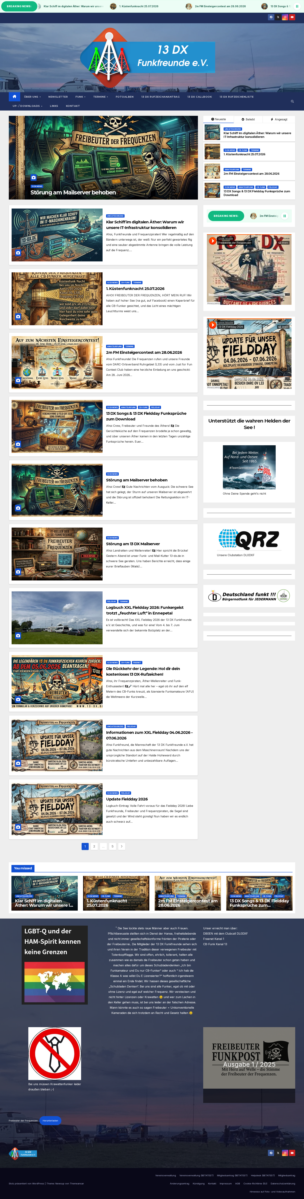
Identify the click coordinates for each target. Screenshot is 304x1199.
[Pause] (297, 6)
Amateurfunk (232, 170)
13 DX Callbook (199, 96)
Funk (79, 96)
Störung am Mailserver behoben (136, 480)
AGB (237, 1183)
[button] (292, 101)
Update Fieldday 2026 (127, 799)
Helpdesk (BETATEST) (263, 1175)
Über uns (31, 96)
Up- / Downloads (27, 106)
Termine (99, 96)
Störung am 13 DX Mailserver (133, 544)
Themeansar (77, 1183)
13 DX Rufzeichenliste (237, 96)
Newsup (59, 1183)
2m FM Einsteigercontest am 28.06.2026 (251, 173)
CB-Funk (37, 186)
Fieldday (272, 187)
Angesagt (280, 119)
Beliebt (250, 119)
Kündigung (199, 1183)
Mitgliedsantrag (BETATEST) (232, 1175)
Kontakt (73, 106)
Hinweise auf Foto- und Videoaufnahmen (272, 1191)
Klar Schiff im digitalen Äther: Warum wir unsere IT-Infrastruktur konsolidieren (257, 135)
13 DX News (24, 186)
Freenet (137, 663)
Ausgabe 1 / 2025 (249, 1064)
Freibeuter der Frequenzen (23, 1120)
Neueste (220, 119)
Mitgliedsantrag (286, 1175)
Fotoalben (125, 96)
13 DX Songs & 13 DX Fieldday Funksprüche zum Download (259, 905)
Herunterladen (50, 1120)
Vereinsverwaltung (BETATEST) (196, 1175)
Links (54, 106)
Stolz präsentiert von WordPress (27, 1183)
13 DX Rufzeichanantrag (160, 96)
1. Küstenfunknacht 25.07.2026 (58, 192)
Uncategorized (233, 129)
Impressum (226, 1183)
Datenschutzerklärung (283, 1183)
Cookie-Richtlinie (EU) (255, 1183)
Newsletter (58, 96)
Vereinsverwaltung (165, 1175)
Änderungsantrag (179, 1183)
